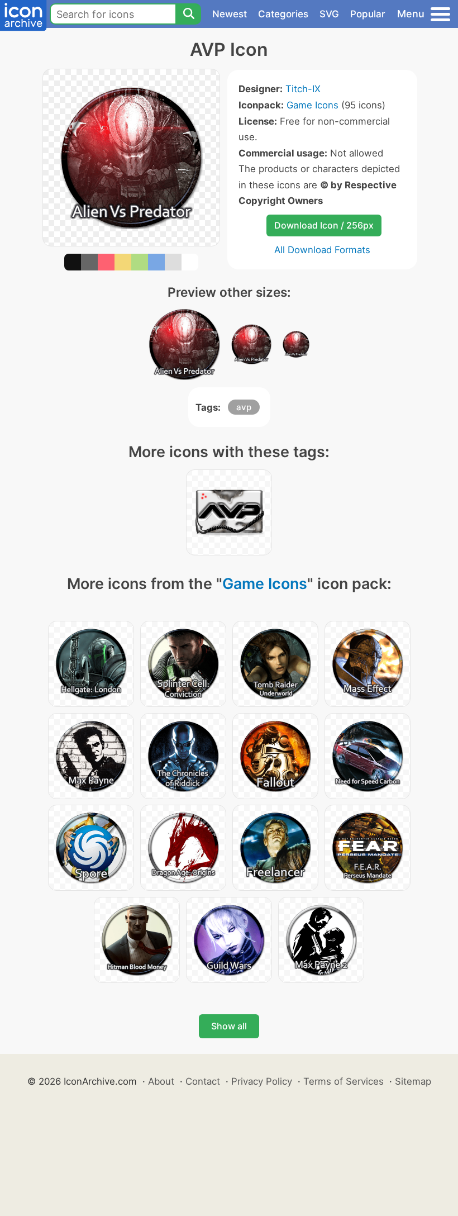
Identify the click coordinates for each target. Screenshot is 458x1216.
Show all (229, 1026)
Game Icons (312, 105)
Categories (283, 14)
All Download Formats (322, 249)
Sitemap (413, 1081)
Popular (367, 14)
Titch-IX (303, 88)
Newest (229, 14)
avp (243, 407)
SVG (329, 14)
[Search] (188, 14)
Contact (202, 1081)
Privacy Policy (261, 1081)
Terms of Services (343, 1081)
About (161, 1081)
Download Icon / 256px (324, 225)
